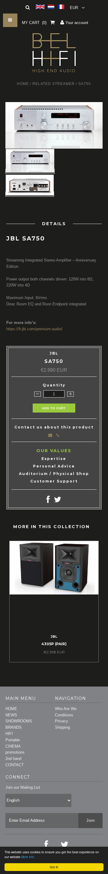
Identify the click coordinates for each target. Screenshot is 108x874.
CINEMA (13, 746)
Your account (76, 22)
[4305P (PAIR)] (54, 593)
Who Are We (65, 708)
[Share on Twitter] (57, 501)
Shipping (62, 727)
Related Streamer (53, 84)
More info (27, 856)
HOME (11, 708)
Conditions (64, 715)
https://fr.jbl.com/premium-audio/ (34, 329)
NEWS (11, 715)
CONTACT (14, 765)
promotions (15, 752)
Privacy (61, 721)
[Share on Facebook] (48, 501)
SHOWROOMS (18, 721)
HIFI (9, 733)
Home (23, 84)
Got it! (54, 867)
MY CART (34, 22)
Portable (12, 740)
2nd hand (13, 758)
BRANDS (13, 727)
